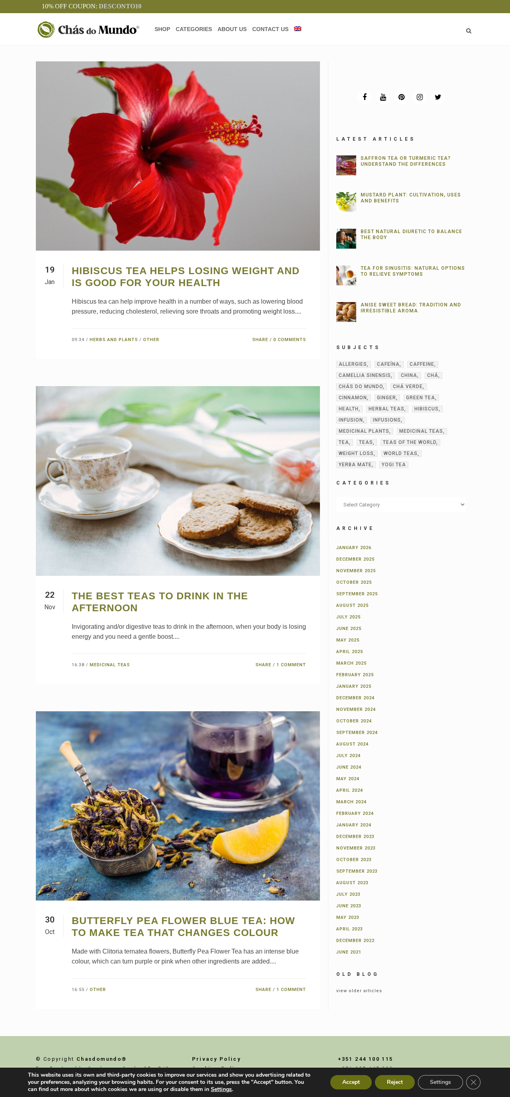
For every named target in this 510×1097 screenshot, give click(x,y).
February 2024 (355, 813)
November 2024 (356, 709)
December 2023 (355, 836)
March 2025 (351, 663)
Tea (344, 442)
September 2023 (357, 871)
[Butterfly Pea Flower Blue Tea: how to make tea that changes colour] (178, 806)
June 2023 (348, 906)
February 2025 (355, 674)
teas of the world (409, 442)
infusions (387, 420)
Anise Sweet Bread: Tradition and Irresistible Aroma (411, 308)
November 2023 (356, 848)
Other (151, 339)
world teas (401, 453)
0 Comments (289, 339)
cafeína (388, 364)
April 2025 (349, 651)
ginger (386, 397)
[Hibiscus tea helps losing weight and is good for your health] (178, 156)
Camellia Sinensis (365, 375)
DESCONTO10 (120, 6)
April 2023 (349, 929)
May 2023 (347, 917)
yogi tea (394, 464)
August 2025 (352, 605)
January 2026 (353, 547)
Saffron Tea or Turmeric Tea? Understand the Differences (406, 161)
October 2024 (354, 721)
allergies (353, 364)
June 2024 (348, 767)
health (349, 409)
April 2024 (349, 790)
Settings (221, 1089)
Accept (351, 1082)
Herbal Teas (386, 409)
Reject (395, 1082)
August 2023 (352, 882)
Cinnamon (353, 397)
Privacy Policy (216, 1059)
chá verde (408, 386)
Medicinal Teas (110, 664)
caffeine (422, 364)
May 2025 (347, 640)
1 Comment (291, 664)
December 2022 (355, 940)
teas (366, 442)
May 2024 (347, 778)
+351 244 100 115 (365, 1059)
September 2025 (357, 594)
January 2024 (353, 825)
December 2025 (355, 559)
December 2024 (355, 698)
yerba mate (355, 464)
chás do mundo (361, 386)
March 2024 (351, 802)
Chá (432, 375)
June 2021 (348, 952)
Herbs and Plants (114, 339)
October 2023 (354, 859)
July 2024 (348, 755)
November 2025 (356, 570)
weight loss (356, 453)
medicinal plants (364, 431)
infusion (351, 420)
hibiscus (426, 409)
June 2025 (348, 628)
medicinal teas (421, 431)
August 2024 (352, 744)
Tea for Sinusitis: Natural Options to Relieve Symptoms (413, 271)
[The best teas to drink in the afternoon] (178, 481)
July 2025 (348, 617)
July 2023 (348, 894)
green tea (420, 397)
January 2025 (353, 686)
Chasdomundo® (101, 1059)
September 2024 (357, 732)
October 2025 (354, 582)
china (409, 375)
